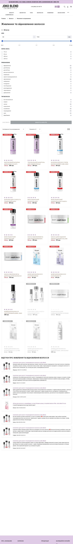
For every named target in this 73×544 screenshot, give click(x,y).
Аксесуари (61, 12)
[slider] (2, 41)
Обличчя (23, 12)
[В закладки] (22, 134)
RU (58, 6)
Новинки (50, 12)
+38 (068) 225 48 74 (36, 6)
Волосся (40, 12)
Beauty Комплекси (10, 13)
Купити (18, 135)
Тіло (31, 12)
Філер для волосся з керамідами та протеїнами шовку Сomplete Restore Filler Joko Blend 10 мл (39, 403)
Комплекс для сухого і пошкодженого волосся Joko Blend (29, 362)
